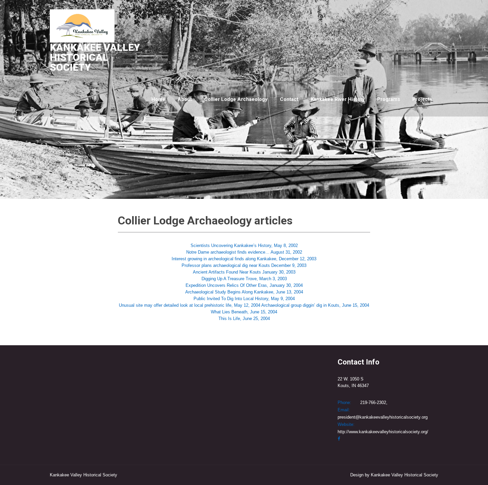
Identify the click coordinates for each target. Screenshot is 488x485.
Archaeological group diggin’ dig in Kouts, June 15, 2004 (315, 305)
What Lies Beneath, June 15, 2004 (244, 311)
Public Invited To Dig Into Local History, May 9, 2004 (244, 298)
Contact (289, 99)
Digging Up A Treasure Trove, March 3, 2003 (244, 278)
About (185, 99)
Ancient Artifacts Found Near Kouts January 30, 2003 (244, 272)
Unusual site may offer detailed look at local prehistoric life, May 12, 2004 (189, 305)
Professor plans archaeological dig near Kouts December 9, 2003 (244, 265)
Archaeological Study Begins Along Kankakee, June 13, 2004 (244, 291)
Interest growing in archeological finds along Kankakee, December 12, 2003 (244, 258)
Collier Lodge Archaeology (236, 99)
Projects (422, 99)
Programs (388, 99)
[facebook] (339, 439)
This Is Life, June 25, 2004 (244, 318)
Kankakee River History (338, 99)
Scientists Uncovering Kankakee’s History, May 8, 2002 (244, 245)
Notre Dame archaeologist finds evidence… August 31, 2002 (244, 252)
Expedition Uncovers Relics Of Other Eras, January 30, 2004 (244, 285)
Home (158, 99)
